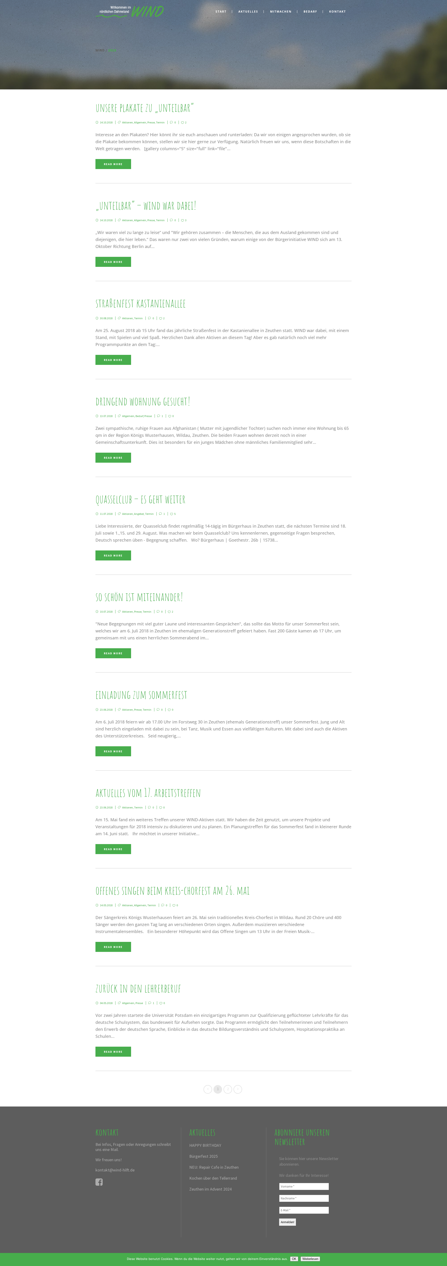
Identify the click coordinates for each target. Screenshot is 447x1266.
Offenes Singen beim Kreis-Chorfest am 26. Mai (172, 890)
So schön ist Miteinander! (139, 596)
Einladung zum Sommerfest (141, 694)
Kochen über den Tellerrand (213, 1178)
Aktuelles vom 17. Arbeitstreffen (148, 792)
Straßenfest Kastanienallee (140, 302)
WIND (100, 50)
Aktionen (127, 122)
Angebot (139, 514)
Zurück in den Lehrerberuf (138, 988)
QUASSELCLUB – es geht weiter (140, 498)
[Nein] (441, 1259)
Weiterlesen (310, 1259)
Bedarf (139, 416)
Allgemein (140, 122)
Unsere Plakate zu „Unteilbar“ (144, 107)
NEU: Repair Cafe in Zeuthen (214, 1167)
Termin (160, 122)
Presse (151, 122)
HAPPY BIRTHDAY (205, 1145)
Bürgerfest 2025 (203, 1156)
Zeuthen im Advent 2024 (210, 1189)
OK (294, 1259)
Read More (113, 164)
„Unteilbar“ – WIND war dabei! (145, 205)
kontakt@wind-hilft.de (115, 1170)
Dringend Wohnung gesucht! (142, 401)
